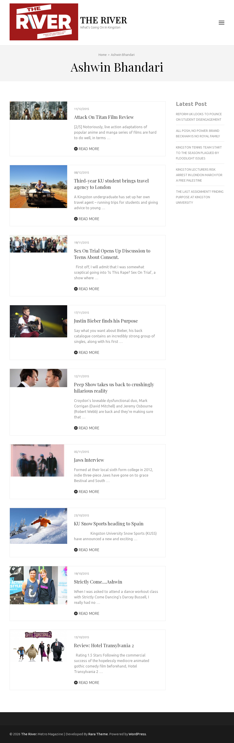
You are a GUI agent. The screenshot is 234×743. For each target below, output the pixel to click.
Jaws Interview (89, 460)
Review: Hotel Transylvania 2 (104, 645)
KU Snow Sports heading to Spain (109, 523)
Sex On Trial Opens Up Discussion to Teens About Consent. (112, 254)
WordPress (137, 734)
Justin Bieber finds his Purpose (106, 321)
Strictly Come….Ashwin (98, 582)
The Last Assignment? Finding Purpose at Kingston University (199, 197)
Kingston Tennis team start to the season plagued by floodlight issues (199, 153)
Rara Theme (98, 734)
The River (103, 20)
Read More (88, 149)
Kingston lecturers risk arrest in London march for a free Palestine (199, 175)
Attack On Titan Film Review (104, 117)
